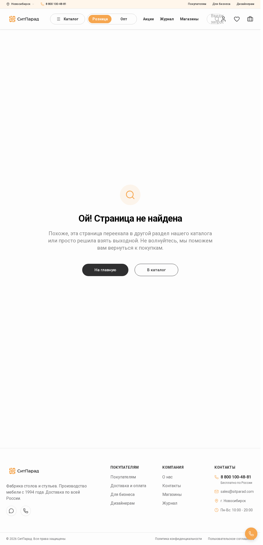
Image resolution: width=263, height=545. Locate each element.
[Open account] (223, 19)
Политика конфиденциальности (178, 539)
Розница (100, 19)
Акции (148, 19)
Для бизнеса (221, 4)
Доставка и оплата (128, 485)
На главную (105, 270)
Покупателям (197, 4)
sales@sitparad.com (237, 491)
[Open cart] (250, 19)
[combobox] (215, 19)
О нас (167, 477)
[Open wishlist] (237, 19)
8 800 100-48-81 (236, 477)
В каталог (156, 270)
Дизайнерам (245, 4)
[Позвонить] (251, 534)
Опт (123, 19)
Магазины (189, 19)
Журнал (167, 19)
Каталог (71, 19)
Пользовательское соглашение (231, 539)
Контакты (171, 485)
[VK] (11, 511)
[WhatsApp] (26, 511)
